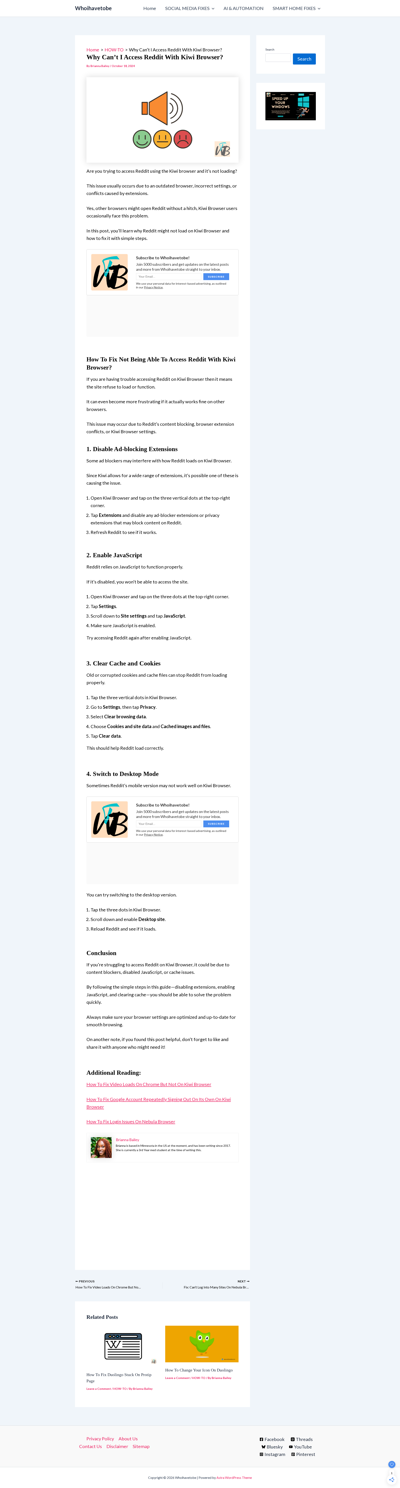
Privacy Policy (100, 1438)
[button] (212, 8)
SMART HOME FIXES (294, 8)
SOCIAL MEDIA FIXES (187, 8)
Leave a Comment (98, 1388)
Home (149, 8)
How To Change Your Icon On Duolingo (199, 1370)
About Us (128, 1438)
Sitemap (141, 1446)
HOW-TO (120, 1388)
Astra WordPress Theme (234, 1477)
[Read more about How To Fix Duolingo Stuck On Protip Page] (123, 1345)
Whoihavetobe (93, 8)
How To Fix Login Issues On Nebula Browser (130, 1121)
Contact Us (90, 1446)
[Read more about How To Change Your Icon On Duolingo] (202, 1343)
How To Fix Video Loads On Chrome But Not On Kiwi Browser (148, 1084)
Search (269, 49)
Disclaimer (117, 1446)
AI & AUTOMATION (244, 8)
